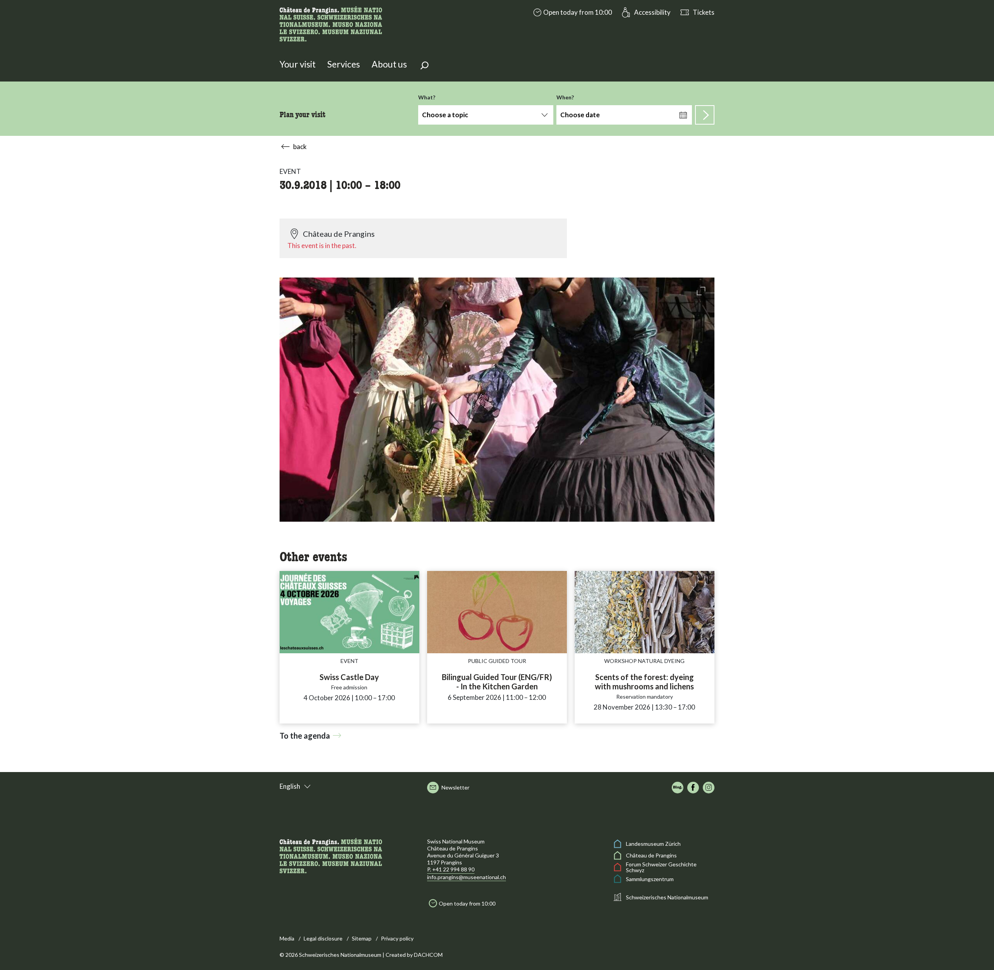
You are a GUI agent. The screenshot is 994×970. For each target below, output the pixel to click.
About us (389, 64)
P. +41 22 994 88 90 (450, 869)
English (290, 786)
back (300, 146)
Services (343, 64)
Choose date (580, 115)
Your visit (298, 64)
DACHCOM (428, 954)
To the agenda (305, 735)
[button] (572, 12)
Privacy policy (397, 938)
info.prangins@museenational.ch (466, 877)
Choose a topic (445, 115)
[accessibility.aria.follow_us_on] (677, 787)
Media (287, 938)
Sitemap (362, 938)
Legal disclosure (323, 938)
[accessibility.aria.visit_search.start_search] (704, 115)
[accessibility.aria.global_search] (424, 66)
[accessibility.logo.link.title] (331, 23)
